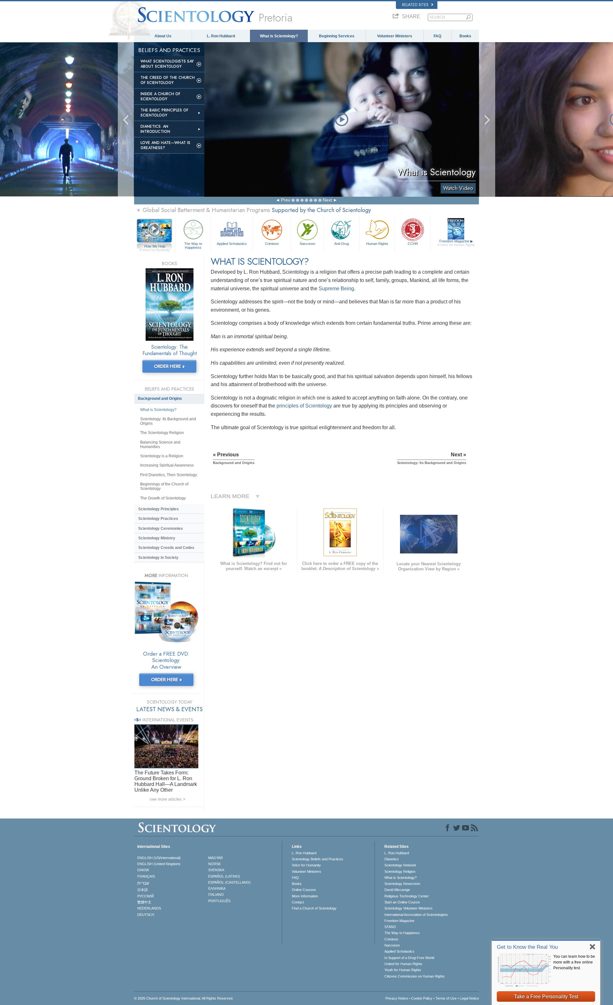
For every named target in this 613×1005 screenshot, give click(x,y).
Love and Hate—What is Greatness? (165, 145)
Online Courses (304, 890)
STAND (390, 927)
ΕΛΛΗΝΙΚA (216, 888)
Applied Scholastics (232, 244)
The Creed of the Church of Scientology (167, 80)
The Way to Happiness (193, 245)
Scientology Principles (158, 509)
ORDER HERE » (169, 366)
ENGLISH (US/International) (159, 858)
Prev (285, 199)
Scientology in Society (158, 557)
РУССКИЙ (145, 896)
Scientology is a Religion (161, 456)
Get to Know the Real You (527, 947)
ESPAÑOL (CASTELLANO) (229, 882)
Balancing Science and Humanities (160, 444)
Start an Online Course (402, 902)
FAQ (437, 36)
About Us (163, 36)
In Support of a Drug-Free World (409, 958)
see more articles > (167, 799)
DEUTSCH (145, 915)
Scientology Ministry (156, 538)
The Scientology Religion (162, 432)
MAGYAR (215, 858)
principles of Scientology (304, 405)
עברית (143, 883)
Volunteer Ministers (394, 36)
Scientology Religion (399, 871)
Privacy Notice (396, 998)
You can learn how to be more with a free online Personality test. (574, 962)
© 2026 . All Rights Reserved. (183, 998)
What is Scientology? (279, 36)
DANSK (143, 870)
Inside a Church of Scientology (160, 96)
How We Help (155, 246)
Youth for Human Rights (402, 970)
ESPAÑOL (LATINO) (224, 876)
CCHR (413, 244)
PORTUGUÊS (219, 901)
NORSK (214, 864)
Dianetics (391, 859)
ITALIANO (216, 894)
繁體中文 (144, 902)
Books (465, 36)
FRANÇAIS (146, 876)
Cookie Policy (421, 998)
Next (327, 199)
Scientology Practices (158, 518)
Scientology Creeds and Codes (166, 547)
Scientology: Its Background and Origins (168, 421)
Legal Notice (469, 998)
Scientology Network (400, 865)
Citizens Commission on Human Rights (414, 976)
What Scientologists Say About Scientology (167, 63)
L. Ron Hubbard (221, 36)
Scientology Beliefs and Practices (317, 859)
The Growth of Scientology (163, 498)
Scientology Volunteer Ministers (408, 908)
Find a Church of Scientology (314, 908)
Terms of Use (446, 998)
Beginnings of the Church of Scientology (164, 486)
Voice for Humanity (306, 865)
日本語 (142, 890)
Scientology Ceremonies (160, 528)
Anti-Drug (341, 244)
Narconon (307, 244)
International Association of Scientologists (416, 915)
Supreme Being (336, 288)
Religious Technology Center (406, 896)
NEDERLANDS (149, 908)
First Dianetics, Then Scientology (168, 475)
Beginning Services (336, 36)
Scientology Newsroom (402, 884)
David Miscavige (397, 890)
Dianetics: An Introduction (155, 129)
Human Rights (377, 244)
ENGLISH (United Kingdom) (158, 864)
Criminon (272, 244)
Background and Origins (160, 398)
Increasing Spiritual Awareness (167, 465)
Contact (298, 902)
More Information (305, 896)
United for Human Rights (403, 964)
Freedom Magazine (456, 243)
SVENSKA (216, 870)
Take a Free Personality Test (546, 996)
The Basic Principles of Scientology (164, 112)
